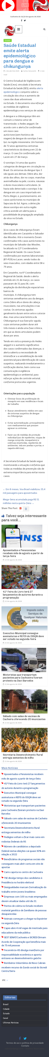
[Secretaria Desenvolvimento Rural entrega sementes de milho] (24, 729)
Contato (25, 1046)
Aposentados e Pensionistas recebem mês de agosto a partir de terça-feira (23, 553)
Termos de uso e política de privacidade (25, 1043)
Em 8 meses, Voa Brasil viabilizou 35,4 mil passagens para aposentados (24, 491)
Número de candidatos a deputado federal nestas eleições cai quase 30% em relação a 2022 (23, 850)
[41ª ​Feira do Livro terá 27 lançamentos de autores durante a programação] (24, 566)
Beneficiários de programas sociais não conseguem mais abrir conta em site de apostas (23, 863)
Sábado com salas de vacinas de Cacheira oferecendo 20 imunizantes (24, 718)
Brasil (5, 1004)
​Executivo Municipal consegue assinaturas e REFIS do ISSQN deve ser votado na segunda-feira (23, 636)
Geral (5, 1018)
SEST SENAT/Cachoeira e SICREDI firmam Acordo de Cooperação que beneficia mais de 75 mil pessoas (23, 941)
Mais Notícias (9, 768)
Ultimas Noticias (20, 40)
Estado (7, 40)
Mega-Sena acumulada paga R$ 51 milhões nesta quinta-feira (21, 501)
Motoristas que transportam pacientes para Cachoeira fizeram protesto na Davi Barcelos (22, 677)
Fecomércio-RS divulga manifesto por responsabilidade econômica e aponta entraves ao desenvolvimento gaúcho (22, 954)
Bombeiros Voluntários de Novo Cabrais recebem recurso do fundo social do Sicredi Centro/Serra (24, 967)
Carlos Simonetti (29, 71)
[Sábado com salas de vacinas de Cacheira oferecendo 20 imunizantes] (24, 691)
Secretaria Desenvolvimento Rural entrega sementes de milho (23, 756)
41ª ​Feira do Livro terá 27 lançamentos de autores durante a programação (23, 594)
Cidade (6, 1009)
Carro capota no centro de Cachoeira (23, 872)
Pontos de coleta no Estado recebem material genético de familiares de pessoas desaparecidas (24, 910)
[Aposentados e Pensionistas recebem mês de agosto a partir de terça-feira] (21, 526)
